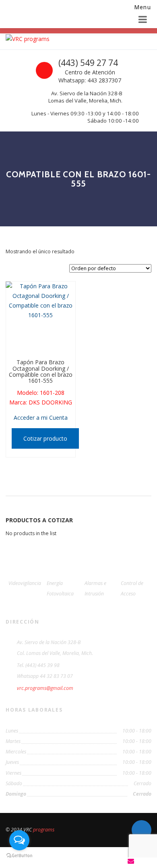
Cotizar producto (45, 438)
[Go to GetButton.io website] (19, 855)
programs (43, 829)
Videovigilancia (24, 583)
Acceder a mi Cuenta (41, 417)
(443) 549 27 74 (88, 62)
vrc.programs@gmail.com (45, 688)
